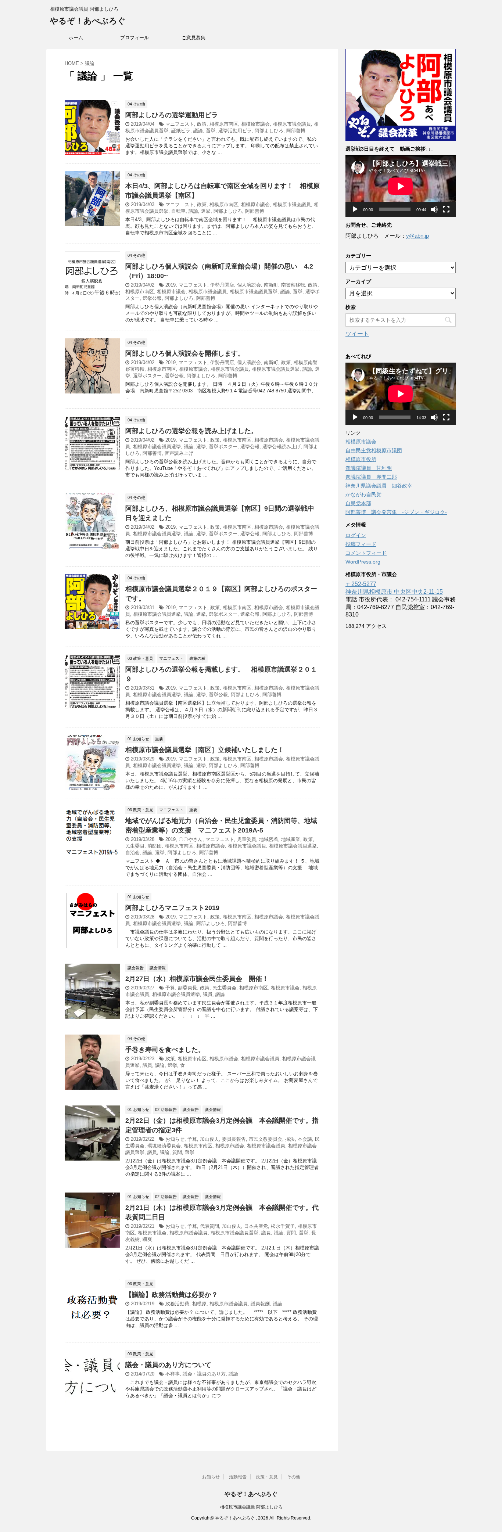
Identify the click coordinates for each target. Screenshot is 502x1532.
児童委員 (246, 839)
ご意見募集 (193, 37)
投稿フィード (360, 544)
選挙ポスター (147, 375)
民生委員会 (224, 987)
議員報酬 (260, 1303)
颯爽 (147, 1239)
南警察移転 (293, 285)
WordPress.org (362, 562)
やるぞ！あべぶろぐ (88, 20)
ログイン (355, 535)
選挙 (210, 130)
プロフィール (134, 37)
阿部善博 (295, 130)
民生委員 (134, 846)
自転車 (178, 211)
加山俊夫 (209, 1139)
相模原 (199, 1303)
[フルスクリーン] (446, 209)
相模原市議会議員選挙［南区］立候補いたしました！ (204, 750)
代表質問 (209, 1226)
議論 (198, 130)
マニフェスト (179, 124)
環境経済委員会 (164, 1145)
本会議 (305, 1139)
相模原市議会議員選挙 (253, 291)
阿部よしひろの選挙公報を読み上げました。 (191, 431)
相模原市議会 (255, 124)
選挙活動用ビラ (235, 130)
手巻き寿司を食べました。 (165, 1049)
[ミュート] (434, 209)
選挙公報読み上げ (281, 446)
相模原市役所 (360, 459)
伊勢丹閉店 (222, 285)
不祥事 (172, 1374)
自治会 (132, 852)
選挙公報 (152, 298)
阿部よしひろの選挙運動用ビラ (171, 115)
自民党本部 (358, 503)
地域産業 (290, 839)
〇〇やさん (190, 839)
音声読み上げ (179, 453)
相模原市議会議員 (292, 124)
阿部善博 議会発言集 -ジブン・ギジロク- (396, 512)
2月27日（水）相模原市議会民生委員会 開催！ (197, 978)
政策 (202, 124)
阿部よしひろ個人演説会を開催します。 (184, 353)
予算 (170, 987)
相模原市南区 (223, 124)
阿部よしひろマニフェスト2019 (172, 907)
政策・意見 (267, 1476)
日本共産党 (256, 1226)
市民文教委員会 (265, 1139)
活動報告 (238, 1476)
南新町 (271, 285)
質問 (177, 1152)
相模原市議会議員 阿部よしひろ (251, 1507)
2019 (170, 285)
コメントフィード (366, 553)
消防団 (154, 846)
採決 (290, 1139)
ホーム (76, 37)
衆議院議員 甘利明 (368, 468)
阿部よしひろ (269, 130)
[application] (400, 186)
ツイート (357, 334)
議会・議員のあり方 (204, 1374)
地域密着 (268, 839)
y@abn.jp (417, 236)
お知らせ (174, 1139)
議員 (207, 994)
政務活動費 (177, 1303)
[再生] (355, 209)
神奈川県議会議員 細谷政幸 (378, 486)
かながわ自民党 (363, 494)
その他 (293, 1476)
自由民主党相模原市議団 (373, 450)
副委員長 (187, 987)
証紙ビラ (180, 130)
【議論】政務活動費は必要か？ (171, 1294)
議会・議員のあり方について (168, 1365)
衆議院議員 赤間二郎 (371, 477)
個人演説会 (249, 285)
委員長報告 (234, 1139)
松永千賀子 (283, 1226)
